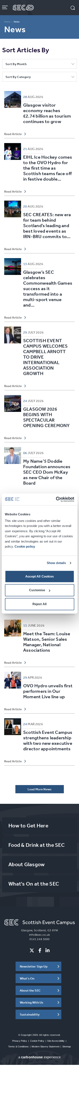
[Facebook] (39, 950)
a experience (39, 1057)
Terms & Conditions (18, 1046)
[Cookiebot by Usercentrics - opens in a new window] (56, 499)
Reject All (39, 604)
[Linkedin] (47, 950)
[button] (72, 8)
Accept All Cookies (39, 576)
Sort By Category (18, 77)
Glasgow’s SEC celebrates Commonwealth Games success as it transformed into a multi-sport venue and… (47, 288)
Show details (56, 563)
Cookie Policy (37, 1041)
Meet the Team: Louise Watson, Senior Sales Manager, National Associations (46, 642)
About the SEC (30, 990)
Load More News (39, 789)
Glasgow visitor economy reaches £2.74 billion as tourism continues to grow (47, 113)
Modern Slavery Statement (45, 1046)
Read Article (13, 134)
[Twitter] (31, 950)
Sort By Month (16, 64)
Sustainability (30, 1014)
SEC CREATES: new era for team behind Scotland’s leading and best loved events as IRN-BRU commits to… (47, 226)
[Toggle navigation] (5, 7)
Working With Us (31, 1002)
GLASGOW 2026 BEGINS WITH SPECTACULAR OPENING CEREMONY (46, 417)
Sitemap (66, 1046)
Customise (37, 590)
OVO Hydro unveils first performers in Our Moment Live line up (47, 691)
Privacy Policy (19, 1041)
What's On (27, 978)
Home (7, 21)
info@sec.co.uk (39, 935)
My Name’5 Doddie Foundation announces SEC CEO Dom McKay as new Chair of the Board (46, 472)
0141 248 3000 (39, 939)
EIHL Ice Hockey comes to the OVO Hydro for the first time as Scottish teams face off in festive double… (47, 168)
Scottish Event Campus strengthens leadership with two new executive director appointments (47, 740)
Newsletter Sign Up (34, 966)
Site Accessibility (55, 1041)
